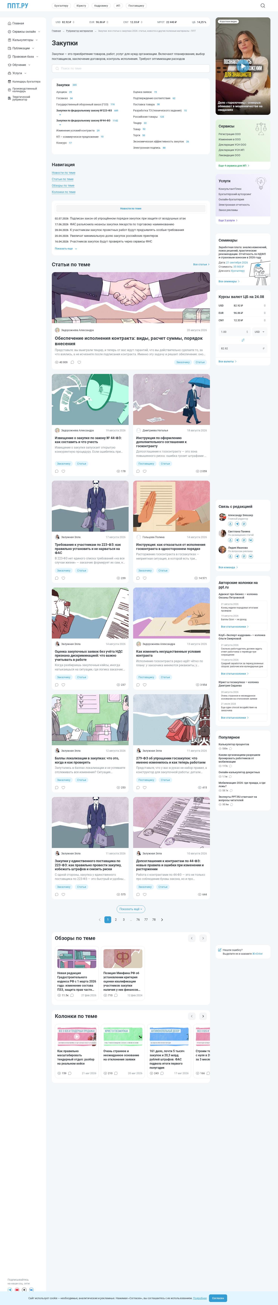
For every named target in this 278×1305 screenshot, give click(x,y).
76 (138, 919)
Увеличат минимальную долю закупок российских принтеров (106, 236)
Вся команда (227, 567)
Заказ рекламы (228, 210)
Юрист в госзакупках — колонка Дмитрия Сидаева (239, 684)
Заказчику (183, 362)
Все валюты (226, 361)
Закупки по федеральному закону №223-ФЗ (84, 110)
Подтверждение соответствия (151, 98)
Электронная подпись (147, 147)
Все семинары (228, 281)
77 (146, 919)
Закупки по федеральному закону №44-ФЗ (83, 120)
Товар (137, 129)
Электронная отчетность (234, 204)
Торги (136, 135)
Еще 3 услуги (227, 220)
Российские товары (145, 116)
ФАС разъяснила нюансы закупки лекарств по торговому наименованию (114, 224)
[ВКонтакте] (31, 1290)
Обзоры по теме (63, 185)
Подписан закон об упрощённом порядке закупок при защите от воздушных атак (120, 218)
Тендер (137, 122)
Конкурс (61, 142)
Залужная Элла (71, 537)
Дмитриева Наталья (155, 430)
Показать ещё (129, 909)
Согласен (218, 1298)
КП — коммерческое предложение (77, 136)
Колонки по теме (63, 192)
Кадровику (101, 5)
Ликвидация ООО (229, 155)
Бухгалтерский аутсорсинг (235, 194)
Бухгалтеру (61, 5)
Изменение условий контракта (75, 130)
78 (154, 919)
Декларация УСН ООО (232, 144)
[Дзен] (24, 1290)
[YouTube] (17, 1290)
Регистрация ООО (230, 134)
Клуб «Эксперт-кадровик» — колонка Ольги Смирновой (242, 637)
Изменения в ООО (230, 139)
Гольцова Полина (154, 537)
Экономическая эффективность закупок (158, 141)
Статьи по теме (62, 179)
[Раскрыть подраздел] (60, 114)
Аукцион (61, 91)
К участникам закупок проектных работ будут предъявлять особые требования (119, 230)
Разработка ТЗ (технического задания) (157, 110)
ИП (118, 5)
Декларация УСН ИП (231, 149)
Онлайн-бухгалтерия (231, 199)
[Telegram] (10, 1290)
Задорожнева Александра (77, 330)
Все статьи (200, 264)
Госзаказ (62, 98)
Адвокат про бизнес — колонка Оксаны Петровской (238, 596)
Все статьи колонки (233, 626)
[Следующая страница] (161, 919)
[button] (243, 66)
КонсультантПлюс (230, 188)
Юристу (81, 5)
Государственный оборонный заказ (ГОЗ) (82, 104)
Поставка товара (144, 104)
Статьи (200, 362)
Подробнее (200, 1298)
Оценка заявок (142, 91)
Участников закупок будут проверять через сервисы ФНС (103, 241)
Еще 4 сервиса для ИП (232, 165)
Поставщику (136, 5)
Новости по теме (63, 173)
